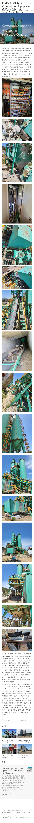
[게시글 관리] (11, 720)
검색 (26, 3)
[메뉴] (30, 3)
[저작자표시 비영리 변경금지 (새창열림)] (23, 720)
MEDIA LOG (30, 10)
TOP (30, 811)
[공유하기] (9, 720)
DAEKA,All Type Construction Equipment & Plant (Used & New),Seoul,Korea (16, 3)
